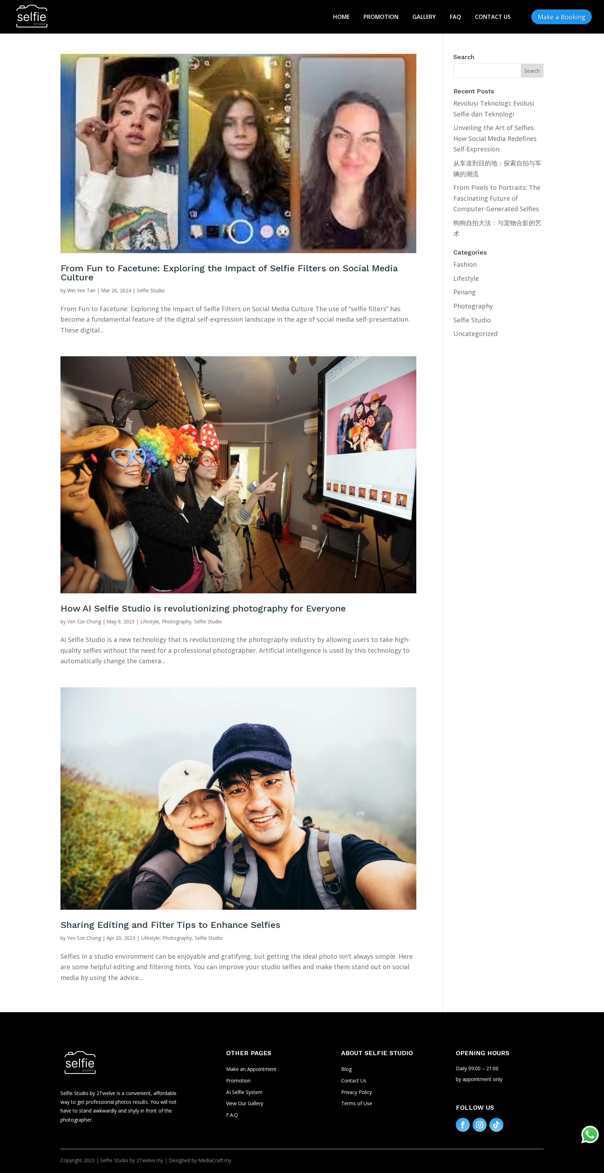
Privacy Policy (356, 1092)
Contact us (493, 17)
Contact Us (353, 1080)
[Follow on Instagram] (480, 1125)
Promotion (381, 17)
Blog (346, 1069)
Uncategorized (475, 333)
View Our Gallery (244, 1103)
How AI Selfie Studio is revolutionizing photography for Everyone (203, 608)
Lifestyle (149, 621)
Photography (176, 621)
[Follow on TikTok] (496, 1125)
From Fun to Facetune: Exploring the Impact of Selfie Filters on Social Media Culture (229, 272)
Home (341, 17)
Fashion (465, 264)
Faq (455, 17)
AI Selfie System (244, 1092)
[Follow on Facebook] (463, 1125)
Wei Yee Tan (81, 290)
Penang (464, 292)
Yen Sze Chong (84, 621)
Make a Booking (561, 17)
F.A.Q (232, 1114)
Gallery (424, 17)
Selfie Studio (151, 290)
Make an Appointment (251, 1069)
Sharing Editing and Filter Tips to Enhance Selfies (170, 925)
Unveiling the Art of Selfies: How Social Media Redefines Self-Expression (495, 138)
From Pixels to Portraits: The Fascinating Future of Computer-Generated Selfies (496, 198)
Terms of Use (356, 1103)
